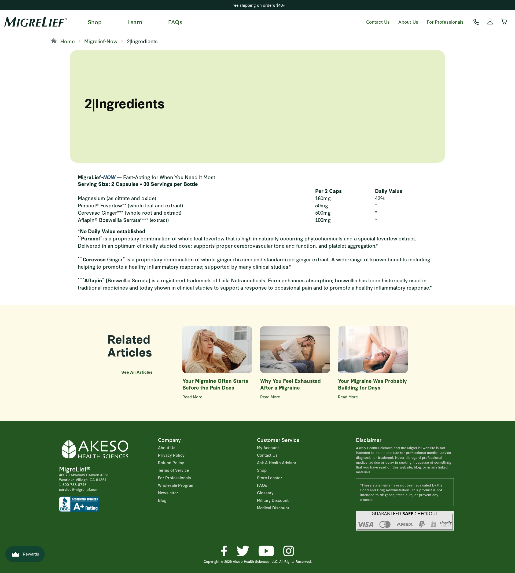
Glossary (265, 492)
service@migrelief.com (78, 489)
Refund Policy (171, 462)
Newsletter (168, 492)
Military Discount (273, 500)
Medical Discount (273, 507)
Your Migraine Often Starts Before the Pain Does (215, 384)
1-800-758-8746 (73, 484)
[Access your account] (490, 21)
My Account (268, 447)
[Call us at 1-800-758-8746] (476, 21)
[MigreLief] (35, 22)
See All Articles (137, 372)
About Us (408, 22)
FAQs (175, 22)
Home (67, 41)
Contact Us (378, 22)
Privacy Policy (171, 455)
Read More (192, 396)
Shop (95, 22)
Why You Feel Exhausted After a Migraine (290, 384)
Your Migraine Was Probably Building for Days (372, 384)
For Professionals (445, 22)
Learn (134, 22)
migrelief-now (100, 41)
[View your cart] (504, 21)
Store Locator (269, 477)
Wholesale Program (176, 485)
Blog (162, 500)
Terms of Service (173, 470)
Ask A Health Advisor (276, 462)
